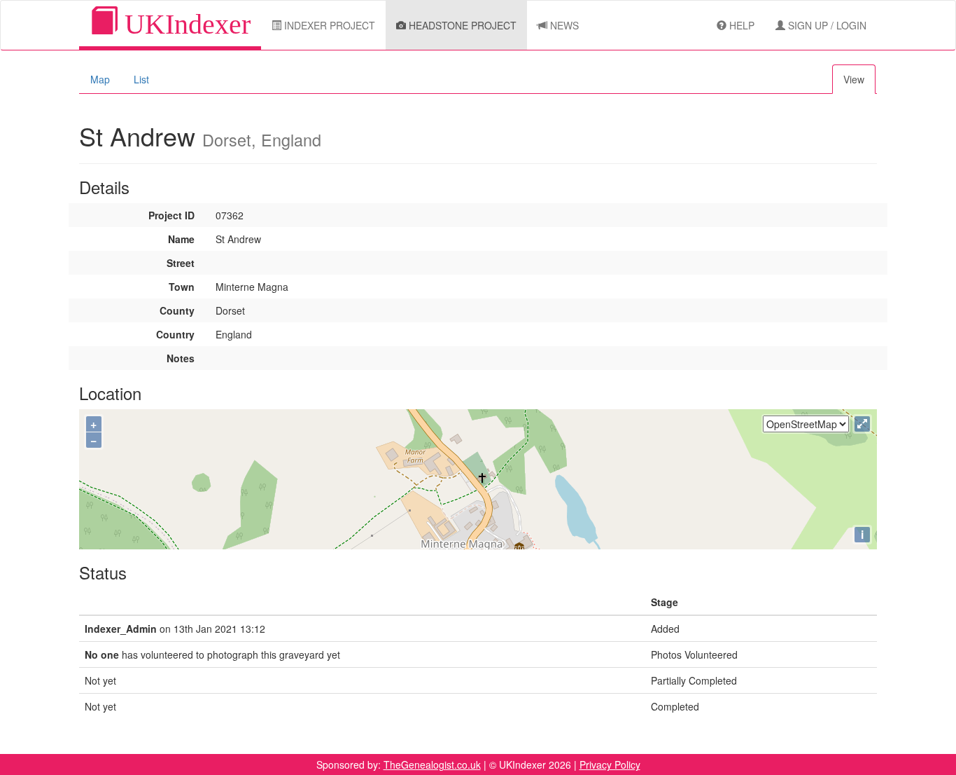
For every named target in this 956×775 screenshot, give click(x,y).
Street (181, 263)
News (563, 25)
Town (182, 287)
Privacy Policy (609, 764)
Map (100, 79)
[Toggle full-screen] (862, 424)
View (853, 79)
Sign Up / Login (825, 25)
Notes (181, 358)
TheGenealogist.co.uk (432, 764)
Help (740, 25)
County (177, 310)
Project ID (171, 215)
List (141, 79)
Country (175, 334)
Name (181, 239)
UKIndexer (184, 24)
